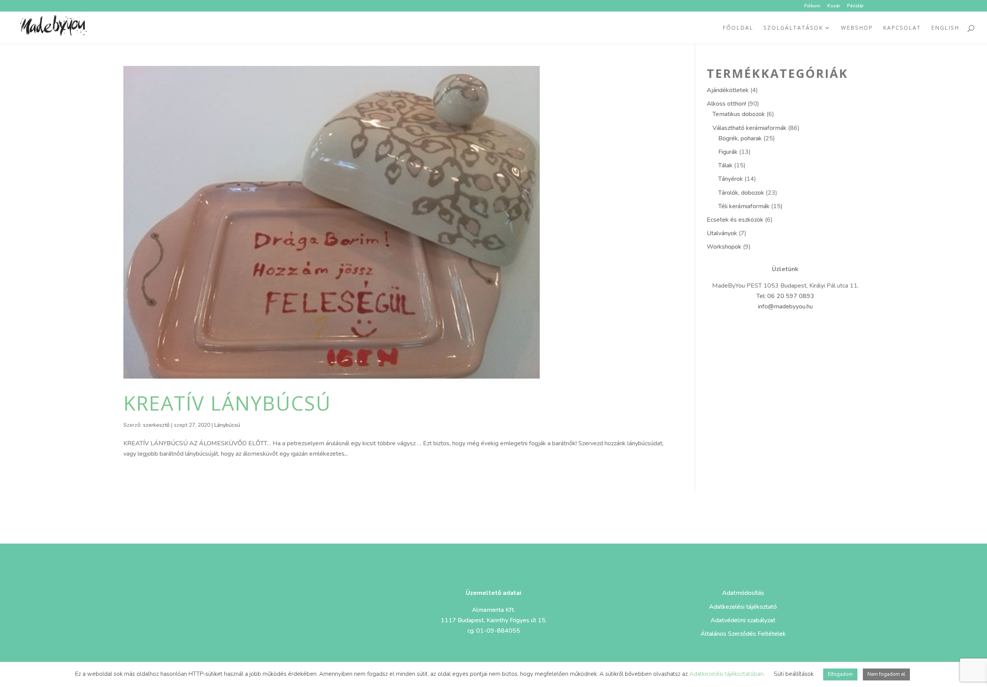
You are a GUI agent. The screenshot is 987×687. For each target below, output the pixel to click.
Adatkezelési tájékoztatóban (726, 674)
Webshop (857, 28)
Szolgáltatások (793, 28)
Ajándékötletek (728, 90)
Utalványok (722, 233)
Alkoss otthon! (726, 103)
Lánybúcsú (227, 425)
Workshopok (724, 246)
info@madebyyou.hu (785, 306)
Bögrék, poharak (740, 138)
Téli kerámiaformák (744, 206)
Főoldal (738, 28)
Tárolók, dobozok (741, 193)
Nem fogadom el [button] (886, 674)
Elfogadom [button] (840, 674)
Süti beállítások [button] (794, 674)
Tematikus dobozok (738, 114)
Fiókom (812, 6)
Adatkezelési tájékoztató (743, 607)
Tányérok (730, 179)
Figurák (728, 152)
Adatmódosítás (743, 593)
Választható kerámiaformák (749, 128)
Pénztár (855, 6)
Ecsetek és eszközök (735, 220)
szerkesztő (156, 425)
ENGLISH (945, 28)
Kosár (833, 6)
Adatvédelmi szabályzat (743, 620)
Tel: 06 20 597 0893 (785, 296)
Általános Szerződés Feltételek (743, 634)
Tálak (725, 165)
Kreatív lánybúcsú (227, 402)
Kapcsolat (902, 28)
